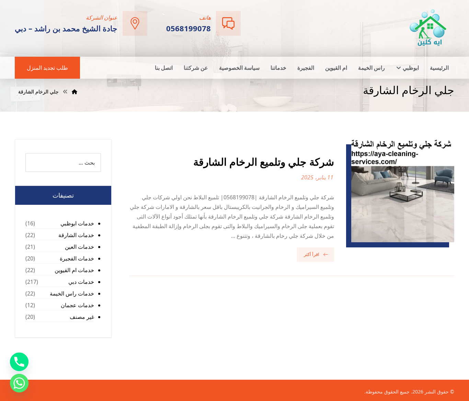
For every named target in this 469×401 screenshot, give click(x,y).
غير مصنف (82, 317)
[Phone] (19, 362)
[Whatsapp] (19, 383)
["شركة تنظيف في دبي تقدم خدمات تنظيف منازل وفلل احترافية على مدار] (428, 27)
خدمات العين (79, 246)
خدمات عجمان (77, 305)
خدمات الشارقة (76, 235)
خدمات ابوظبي (77, 223)
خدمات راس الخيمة (72, 293)
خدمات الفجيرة (77, 258)
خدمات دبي (81, 282)
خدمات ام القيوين (74, 270)
